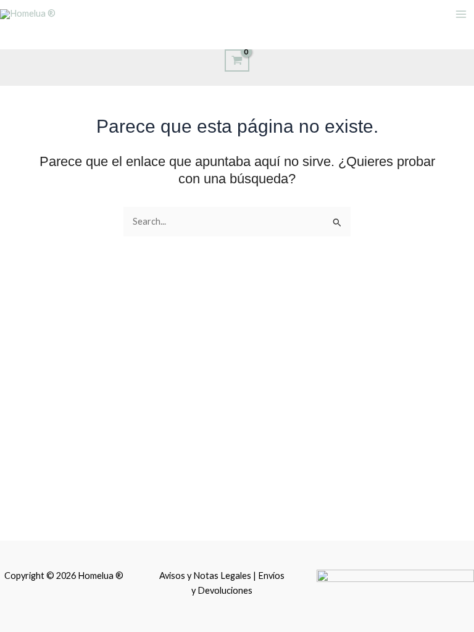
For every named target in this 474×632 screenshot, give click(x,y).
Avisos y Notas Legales (206, 575)
